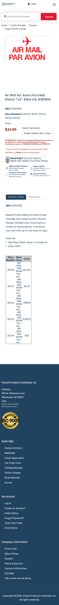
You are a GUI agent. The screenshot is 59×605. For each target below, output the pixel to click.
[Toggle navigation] (55, 5)
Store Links (11, 548)
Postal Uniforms (13, 448)
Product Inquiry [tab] (34, 197)
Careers (9, 558)
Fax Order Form (13, 463)
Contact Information (16, 568)
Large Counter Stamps (15, 29)
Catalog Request (14, 467)
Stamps (33, 25)
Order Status (11, 513)
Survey (8, 482)
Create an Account (15, 508)
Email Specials (12, 477)
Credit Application (14, 458)
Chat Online (11, 528)
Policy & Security (14, 563)
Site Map (9, 573)
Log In (8, 503)
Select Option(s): (31, 128)
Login (33, 3)
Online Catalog (12, 472)
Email (45, 161)
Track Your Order (13, 523)
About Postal (11, 553)
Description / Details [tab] (16, 197)
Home (4, 25)
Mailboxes (10, 453)
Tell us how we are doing (18, 578)
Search (49, 17)
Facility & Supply (18, 25)
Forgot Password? (14, 518)
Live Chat (35, 161)
